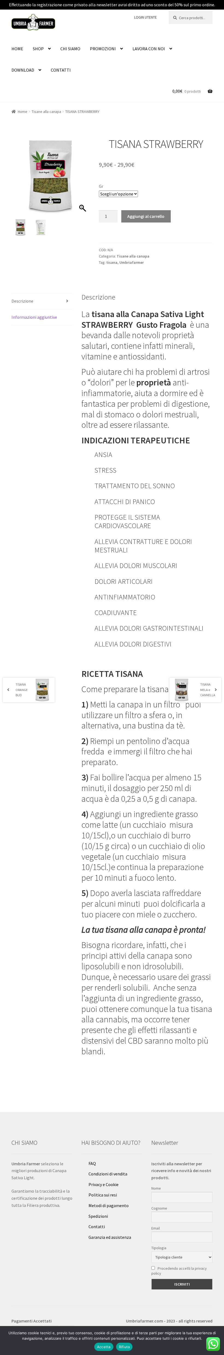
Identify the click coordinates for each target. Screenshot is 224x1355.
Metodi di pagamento (109, 1205)
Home (22, 111)
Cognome (159, 1208)
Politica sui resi (103, 1195)
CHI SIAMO (70, 48)
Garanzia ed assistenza (110, 1237)
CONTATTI (61, 70)
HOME (17, 48)
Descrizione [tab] (22, 301)
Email (155, 1228)
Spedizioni (98, 1216)
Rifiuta (124, 1347)
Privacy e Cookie (104, 1184)
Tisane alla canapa (46, 111)
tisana (111, 262)
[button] (83, 179)
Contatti (97, 1226)
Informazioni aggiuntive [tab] (34, 317)
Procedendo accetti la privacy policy (179, 1271)
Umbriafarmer (131, 262)
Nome (156, 1188)
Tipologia (158, 1247)
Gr (101, 186)
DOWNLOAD (22, 70)
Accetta (104, 1347)
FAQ (92, 1163)
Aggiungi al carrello (145, 216)
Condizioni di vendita (108, 1174)
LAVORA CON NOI (148, 48)
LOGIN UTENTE (145, 17)
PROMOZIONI (103, 48)
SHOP (38, 48)
